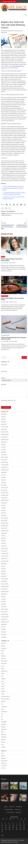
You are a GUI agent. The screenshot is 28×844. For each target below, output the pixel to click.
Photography (4, 721)
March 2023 (3, 515)
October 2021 (4, 558)
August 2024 (4, 472)
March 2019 (3, 637)
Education (3, 655)
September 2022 (5, 530)
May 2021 (3, 571)
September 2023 (5, 500)
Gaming (3, 683)
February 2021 (4, 578)
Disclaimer (3, 758)
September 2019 (5, 621)
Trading (3, 742)
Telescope (3, 739)
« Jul (2, 835)
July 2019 (3, 627)
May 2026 (3, 421)
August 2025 (4, 442)
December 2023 (4, 492)
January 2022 (4, 551)
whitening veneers (6, 215)
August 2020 (4, 594)
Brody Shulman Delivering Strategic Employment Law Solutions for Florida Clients (13, 188)
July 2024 (3, 475)
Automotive (3, 643)
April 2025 (3, 452)
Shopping (3, 726)
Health (2, 693)
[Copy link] (9, 208)
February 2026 (4, 426)
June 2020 (3, 599)
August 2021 (4, 563)
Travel (2, 744)
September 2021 (5, 561)
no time (17, 213)
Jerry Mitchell (4, 262)
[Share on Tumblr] (2, 208)
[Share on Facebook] (6, 204)
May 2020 (3, 601)
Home (2, 753)
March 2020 (3, 606)
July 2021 (3, 566)
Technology (3, 737)
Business (3, 645)
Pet (2, 716)
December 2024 (4, 462)
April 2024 (3, 482)
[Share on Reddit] (24, 204)
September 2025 (5, 439)
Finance (2, 673)
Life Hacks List (15, 840)
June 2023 (3, 507)
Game (2, 681)
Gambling (3, 678)
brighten (8, 213)
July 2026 (3, 416)
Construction (3, 648)
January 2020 (4, 611)
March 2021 (3, 576)
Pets (2, 719)
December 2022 (4, 523)
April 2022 (3, 543)
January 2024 (4, 490)
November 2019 (4, 616)
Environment (4, 663)
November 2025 (4, 434)
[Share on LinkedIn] (13, 204)
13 (13, 825)
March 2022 (3, 545)
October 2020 (4, 589)
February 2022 (4, 548)
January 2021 (4, 581)
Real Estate (3, 724)
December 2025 (4, 431)
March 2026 (3, 424)
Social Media (4, 729)
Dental (3, 256)
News (12, 213)
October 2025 (4, 437)
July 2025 (3, 444)
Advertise (3, 768)
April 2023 (3, 512)
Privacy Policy (4, 760)
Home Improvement (5, 696)
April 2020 (3, 604)
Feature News (4, 671)
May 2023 (3, 510)
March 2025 (3, 454)
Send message (6, 407)
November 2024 (4, 464)
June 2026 (3, 419)
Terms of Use (4, 765)
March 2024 (3, 485)
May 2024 (3, 480)
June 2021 (3, 568)
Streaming (3, 734)
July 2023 (3, 505)
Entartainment (4, 661)
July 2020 (3, 596)
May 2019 (3, 632)
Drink (2, 653)
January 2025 (4, 459)
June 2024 (3, 477)
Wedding (3, 747)
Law (2, 704)
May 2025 (3, 449)
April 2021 (3, 573)
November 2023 (4, 495)
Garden (2, 686)
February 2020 (4, 609)
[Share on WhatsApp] (17, 204)
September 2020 (5, 591)
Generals (3, 691)
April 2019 (3, 634)
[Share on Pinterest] (21, 204)
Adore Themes (14, 842)
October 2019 (4, 619)
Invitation (3, 701)
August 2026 (4, 414)
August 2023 (4, 502)
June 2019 (3, 629)
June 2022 (3, 538)
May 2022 (3, 540)
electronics (3, 658)
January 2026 (4, 429)
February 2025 (4, 457)
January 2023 (4, 520)
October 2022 (4, 528)
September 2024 (5, 469)
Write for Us (3, 763)
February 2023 (4, 518)
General (3, 688)
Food (2, 676)
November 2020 (4, 586)
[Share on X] (10, 204)
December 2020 (4, 583)
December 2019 (4, 614)
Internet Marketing (5, 699)
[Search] (26, 15)
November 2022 (4, 525)
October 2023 (4, 497)
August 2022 (4, 533)
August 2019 (4, 624)
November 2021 (4, 556)
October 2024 (4, 467)
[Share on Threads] (6, 208)
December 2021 (4, 553)
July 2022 (3, 535)
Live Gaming (4, 706)
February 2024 (4, 487)
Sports (2, 731)
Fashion (2, 668)
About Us (3, 755)
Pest (2, 714)
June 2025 (3, 447)
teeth (21, 213)
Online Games (5, 296)
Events (2, 666)
